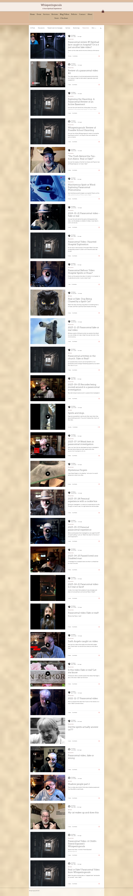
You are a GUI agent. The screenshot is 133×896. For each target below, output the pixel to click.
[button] (103, 11)
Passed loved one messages (55, 28)
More (93, 28)
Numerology (76, 28)
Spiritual (67, 28)
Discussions (41, 28)
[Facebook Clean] (100, 891)
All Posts (32, 28)
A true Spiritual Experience (52, 8)
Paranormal (86, 28)
